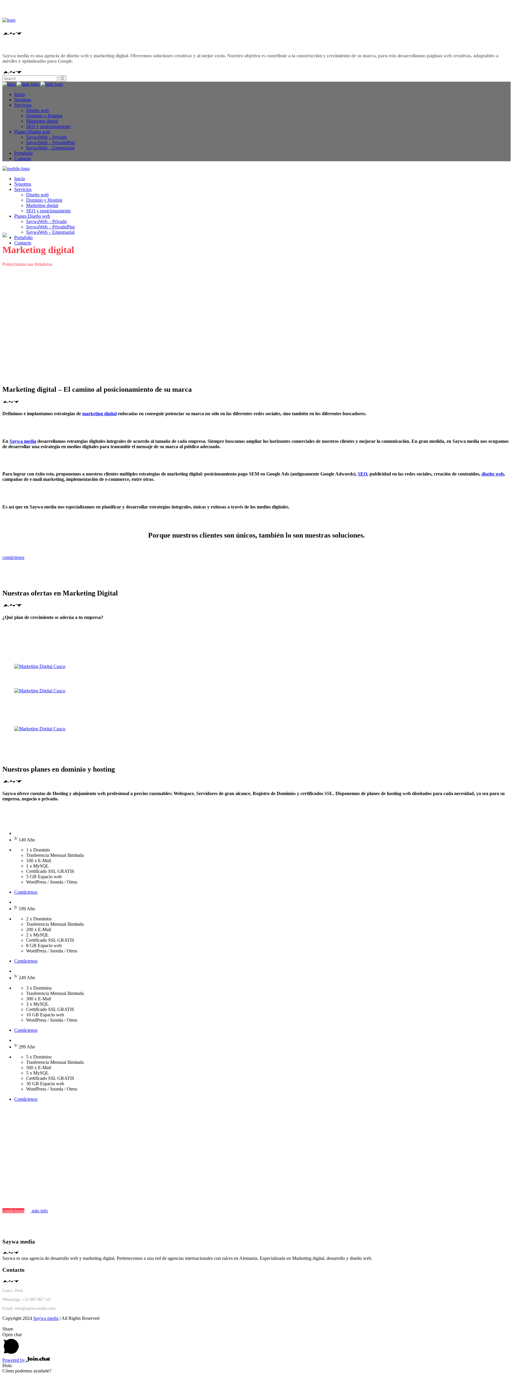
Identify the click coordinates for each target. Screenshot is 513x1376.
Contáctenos (25, 892)
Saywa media (23, 441)
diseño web (493, 473)
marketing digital (99, 413)
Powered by (14, 1360)
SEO (362, 473)
